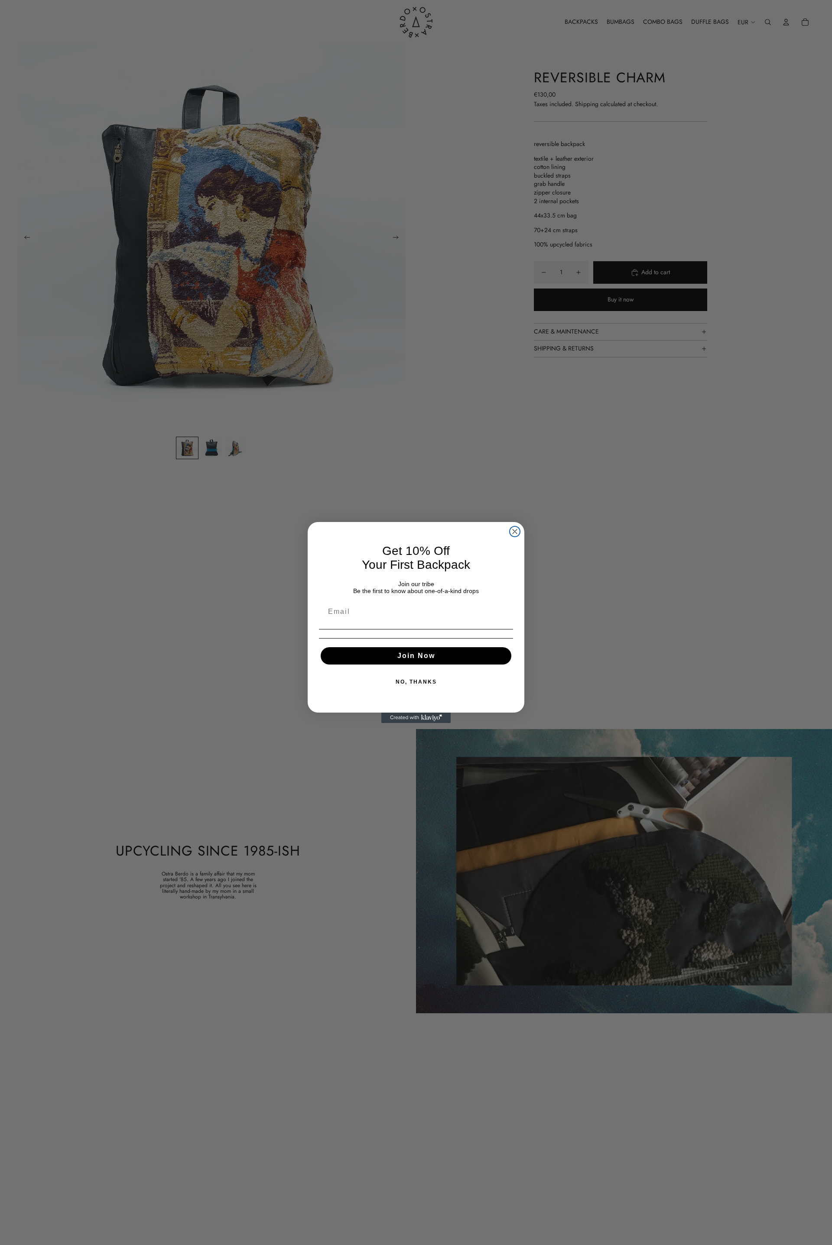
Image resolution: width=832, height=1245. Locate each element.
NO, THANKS (416, 682)
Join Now (416, 655)
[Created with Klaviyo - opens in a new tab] (416, 718)
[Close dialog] (515, 531)
